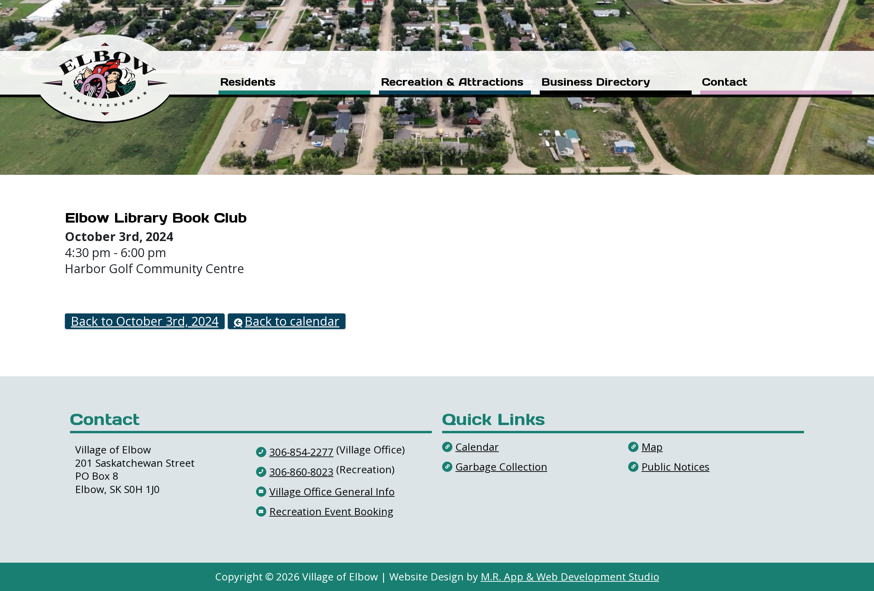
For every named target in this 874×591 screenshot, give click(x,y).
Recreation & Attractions (452, 83)
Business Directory (595, 83)
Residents (248, 83)
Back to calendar (292, 321)
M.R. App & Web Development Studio (570, 576)
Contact (724, 83)
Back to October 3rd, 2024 (144, 321)
